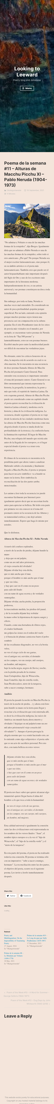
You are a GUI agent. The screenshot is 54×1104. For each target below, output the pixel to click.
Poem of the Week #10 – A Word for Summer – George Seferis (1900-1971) (26, 994)
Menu (28, 88)
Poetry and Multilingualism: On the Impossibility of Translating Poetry (14, 939)
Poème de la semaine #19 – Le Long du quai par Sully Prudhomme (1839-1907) (37, 938)
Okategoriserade (14, 190)
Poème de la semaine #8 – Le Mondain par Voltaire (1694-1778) (13, 956)
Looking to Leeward (27, 71)
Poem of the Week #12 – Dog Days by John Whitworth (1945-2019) (30, 1002)
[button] (27, 221)
